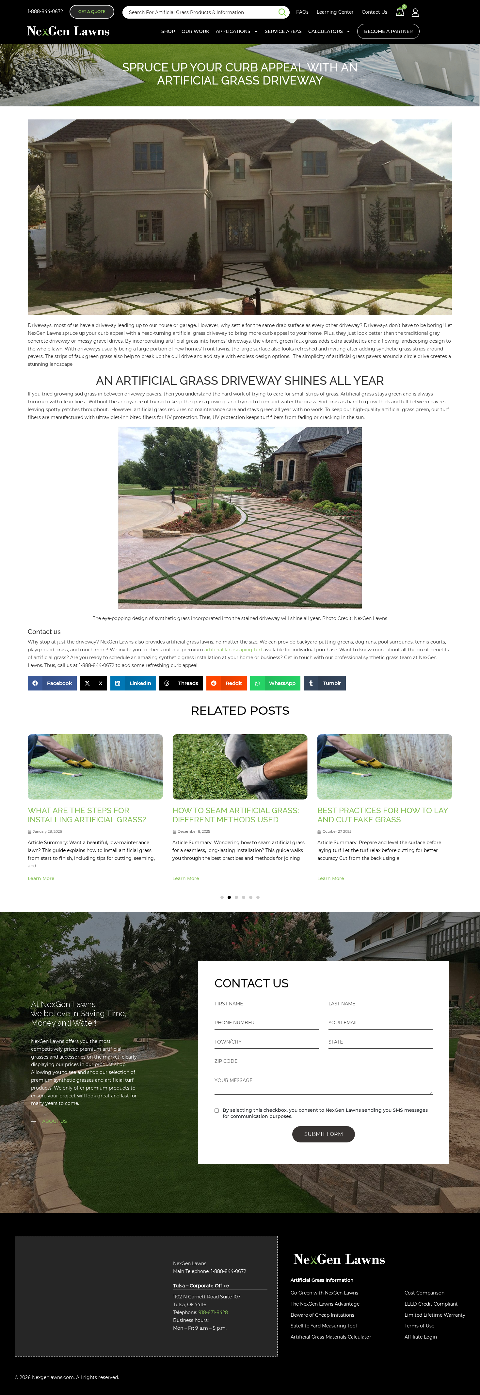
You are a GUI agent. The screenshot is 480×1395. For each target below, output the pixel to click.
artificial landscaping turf (233, 650)
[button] (52, 683)
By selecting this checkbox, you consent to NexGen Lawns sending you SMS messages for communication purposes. (325, 1113)
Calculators (325, 31)
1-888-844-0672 (45, 11)
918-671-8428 (213, 1312)
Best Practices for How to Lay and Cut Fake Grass (237, 815)
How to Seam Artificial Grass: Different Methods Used (91, 815)
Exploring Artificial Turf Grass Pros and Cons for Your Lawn (383, 820)
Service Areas (283, 31)
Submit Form (323, 1134)
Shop (168, 31)
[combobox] (200, 12)
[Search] (284, 12)
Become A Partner (388, 31)
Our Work (195, 31)
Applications (233, 31)
